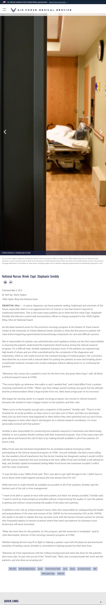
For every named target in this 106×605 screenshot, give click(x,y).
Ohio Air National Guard (27, 568)
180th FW (61, 573)
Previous (5, 131)
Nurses (72, 568)
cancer (40, 568)
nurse (65, 568)
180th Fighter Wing (48, 573)
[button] (58, 2)
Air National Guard (84, 568)
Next (100, 131)
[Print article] (5, 282)
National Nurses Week (53, 568)
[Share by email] (11, 282)
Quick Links (11, 601)
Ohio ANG (13, 568)
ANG (95, 568)
